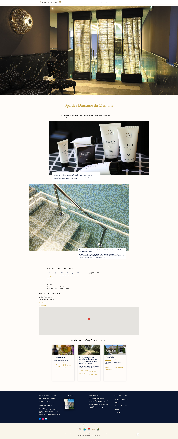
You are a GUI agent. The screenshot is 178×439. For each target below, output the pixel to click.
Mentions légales (85, 433)
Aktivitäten (120, 2)
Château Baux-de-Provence (100, 2)
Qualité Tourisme (77, 433)
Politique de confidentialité (95, 433)
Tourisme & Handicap (68, 433)
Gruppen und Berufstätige (121, 399)
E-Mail (41, 303)
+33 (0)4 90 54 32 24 (109, 366)
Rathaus (117, 409)
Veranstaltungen (128, 2)
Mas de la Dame (110, 357)
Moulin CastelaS (59, 357)
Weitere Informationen (66, 378)
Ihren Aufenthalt (112, 2)
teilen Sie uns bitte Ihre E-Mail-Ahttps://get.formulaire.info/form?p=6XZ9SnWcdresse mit (99, 406)
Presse (116, 402)
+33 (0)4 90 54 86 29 (43, 302)
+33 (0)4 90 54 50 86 (84, 370)
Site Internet (43, 305)
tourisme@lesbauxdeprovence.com (48, 403)
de (134, 2)
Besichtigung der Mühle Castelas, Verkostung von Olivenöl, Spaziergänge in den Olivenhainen (88, 360)
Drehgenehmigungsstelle (121, 405)
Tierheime (117, 412)
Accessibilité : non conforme (109, 433)
